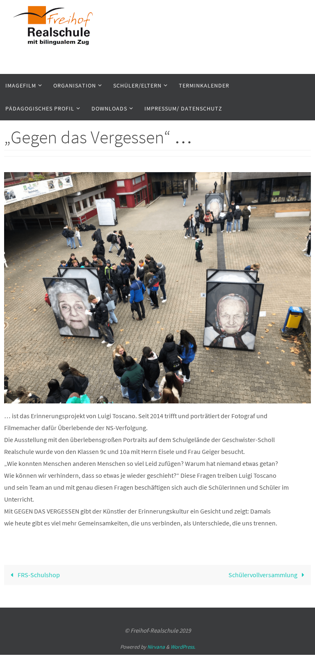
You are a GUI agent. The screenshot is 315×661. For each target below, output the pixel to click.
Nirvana (156, 646)
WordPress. (183, 646)
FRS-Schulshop (38, 575)
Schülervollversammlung (263, 575)
